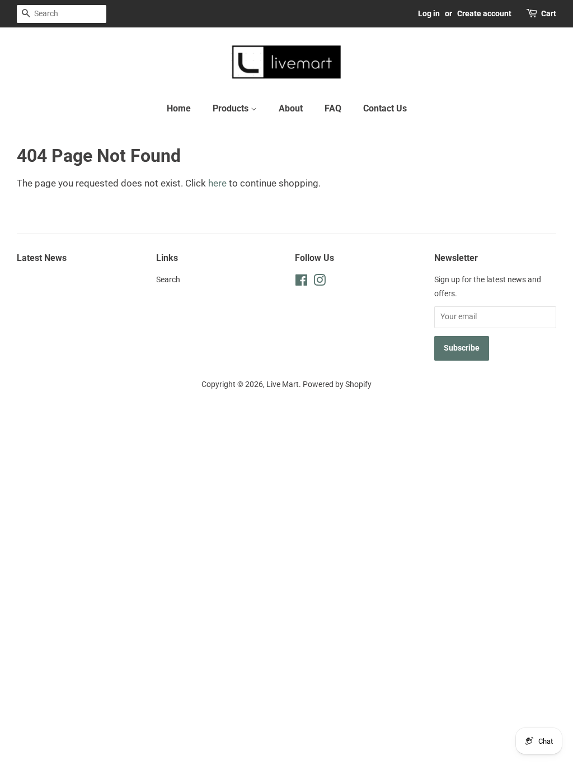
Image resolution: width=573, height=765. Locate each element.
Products (232, 108)
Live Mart (282, 384)
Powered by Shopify (337, 384)
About (291, 108)
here (217, 183)
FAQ (333, 108)
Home (179, 108)
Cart (548, 13)
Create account (484, 13)
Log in (429, 13)
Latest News (42, 258)
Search (168, 279)
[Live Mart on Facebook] (301, 282)
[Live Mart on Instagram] (319, 282)
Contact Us (385, 108)
